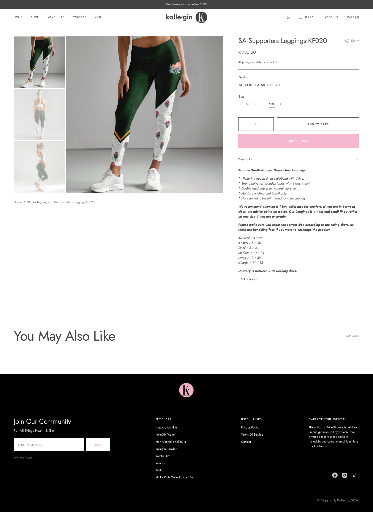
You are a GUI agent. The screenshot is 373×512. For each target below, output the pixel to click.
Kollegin (343, 500)
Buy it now (298, 141)
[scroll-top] (363, 502)
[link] (187, 391)
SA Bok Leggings (38, 202)
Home (18, 202)
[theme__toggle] (288, 17)
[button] (307, 17)
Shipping (244, 62)
